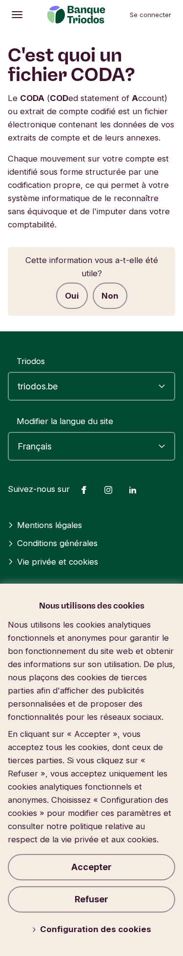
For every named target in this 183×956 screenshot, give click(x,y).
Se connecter (150, 15)
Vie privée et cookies (57, 562)
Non (110, 296)
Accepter (91, 867)
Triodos (31, 361)
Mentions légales (49, 525)
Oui (72, 296)
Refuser (91, 899)
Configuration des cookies (95, 929)
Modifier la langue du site (65, 421)
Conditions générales (57, 543)
